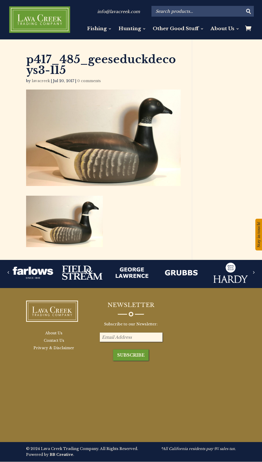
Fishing (97, 29)
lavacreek (41, 81)
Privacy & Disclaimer (54, 348)
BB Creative (61, 454)
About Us (222, 29)
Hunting (129, 29)
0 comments (89, 81)
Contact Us (54, 340)
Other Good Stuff (176, 29)
